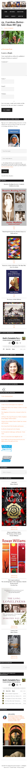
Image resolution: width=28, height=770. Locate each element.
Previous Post (7, 49)
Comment (4, 62)
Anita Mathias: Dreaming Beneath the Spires (14, 4)
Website (3, 94)
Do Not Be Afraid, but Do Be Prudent (10, 429)
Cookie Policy (13, 767)
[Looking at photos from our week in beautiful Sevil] (14, 734)
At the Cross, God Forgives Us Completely (12, 404)
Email (3, 86)
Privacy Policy (20, 767)
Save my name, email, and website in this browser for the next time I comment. (12, 104)
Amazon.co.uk (14, 529)
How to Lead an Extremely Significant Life (11, 436)
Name (3, 78)
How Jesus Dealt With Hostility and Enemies (12, 426)
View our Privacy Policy (7, 167)
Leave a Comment (8, 28)
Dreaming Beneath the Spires (13, 765)
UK (14, 228)
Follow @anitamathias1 (7, 396)
